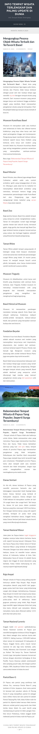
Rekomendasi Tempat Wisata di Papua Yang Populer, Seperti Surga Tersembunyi (18, 161)
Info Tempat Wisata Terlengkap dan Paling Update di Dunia (19, 9)
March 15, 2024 (8, 425)
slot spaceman (27, 378)
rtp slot (12, 95)
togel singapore (30, 535)
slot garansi (19, 627)
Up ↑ (20, 729)
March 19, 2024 (8, 49)
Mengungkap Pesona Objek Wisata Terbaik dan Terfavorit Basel (18, 42)
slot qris (21, 447)
